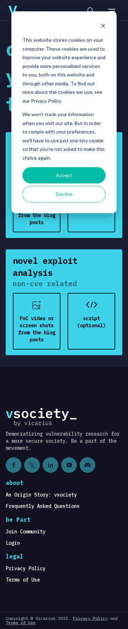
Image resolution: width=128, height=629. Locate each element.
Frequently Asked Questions (43, 506)
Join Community (26, 531)
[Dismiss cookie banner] (103, 26)
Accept (64, 175)
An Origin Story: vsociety (41, 495)
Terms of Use (23, 580)
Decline (64, 194)
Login (13, 543)
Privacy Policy (26, 568)
